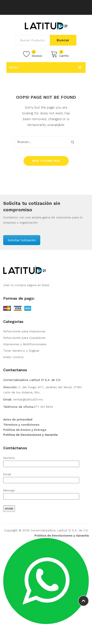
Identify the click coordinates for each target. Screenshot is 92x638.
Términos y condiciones (21, 424)
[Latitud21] (46, 25)
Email (7, 474)
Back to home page (46, 160)
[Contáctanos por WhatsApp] (46, 581)
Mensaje (9, 490)
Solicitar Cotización (22, 240)
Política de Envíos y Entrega (24, 429)
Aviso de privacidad (17, 419)
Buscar (63, 40)
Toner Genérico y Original (21, 350)
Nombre (9, 458)
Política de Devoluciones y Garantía (30, 434)
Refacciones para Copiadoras (24, 337)
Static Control (13, 357)
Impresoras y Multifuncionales (24, 344)
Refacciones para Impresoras (24, 331)
